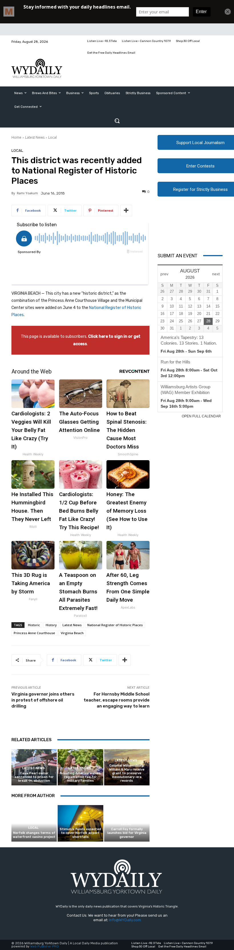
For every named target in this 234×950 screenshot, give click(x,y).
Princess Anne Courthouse (34, 633)
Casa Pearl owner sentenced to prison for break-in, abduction (34, 777)
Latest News (35, 137)
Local (52, 137)
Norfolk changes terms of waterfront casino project (34, 834)
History (51, 625)
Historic (34, 625)
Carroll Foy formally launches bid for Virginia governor (126, 832)
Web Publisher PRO (44, 946)
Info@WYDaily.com (125, 920)
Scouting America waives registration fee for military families (80, 777)
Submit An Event (177, 255)
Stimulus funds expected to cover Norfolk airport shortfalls (80, 832)
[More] (126, 210)
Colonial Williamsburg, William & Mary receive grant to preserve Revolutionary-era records (126, 773)
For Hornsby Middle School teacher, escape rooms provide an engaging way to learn (117, 700)
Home (16, 137)
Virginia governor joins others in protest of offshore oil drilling (42, 700)
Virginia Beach (72, 633)
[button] (117, 121)
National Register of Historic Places (115, 625)
